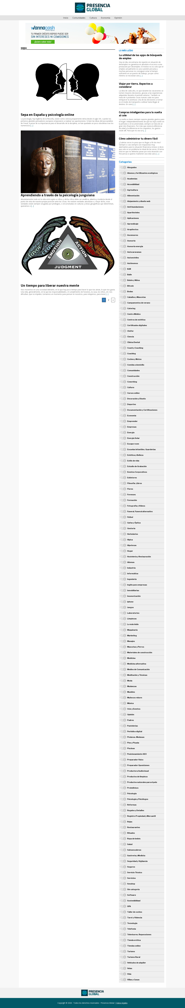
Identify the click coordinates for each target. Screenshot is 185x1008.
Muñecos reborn (134, 698)
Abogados (132, 167)
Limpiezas (132, 619)
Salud (129, 844)
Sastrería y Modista (136, 855)
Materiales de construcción (139, 652)
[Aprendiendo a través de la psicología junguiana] (68, 131)
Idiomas (130, 562)
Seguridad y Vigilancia (137, 861)
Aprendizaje (132, 224)
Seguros (131, 867)
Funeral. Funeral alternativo (140, 511)
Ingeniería (132, 579)
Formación (132, 500)
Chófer (130, 331)
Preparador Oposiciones (138, 765)
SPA (129, 906)
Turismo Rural (133, 957)
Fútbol (130, 517)
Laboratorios (133, 613)
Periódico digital (134, 731)
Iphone (130, 602)
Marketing (132, 635)
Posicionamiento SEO (137, 754)
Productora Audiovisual (138, 771)
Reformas (131, 805)
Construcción (133, 376)
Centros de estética (136, 320)
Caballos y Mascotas (136, 297)
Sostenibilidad (133, 901)
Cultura (93, 17)
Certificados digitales (137, 325)
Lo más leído (133, 624)
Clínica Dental (133, 342)
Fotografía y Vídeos (136, 506)
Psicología (132, 793)
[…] (32, 125)
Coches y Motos (134, 359)
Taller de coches (134, 912)
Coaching (131, 353)
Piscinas (131, 748)
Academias (132, 179)
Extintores (132, 478)
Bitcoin (130, 286)
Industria (131, 568)
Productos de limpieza (137, 776)
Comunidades (78, 17)
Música (130, 703)
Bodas (130, 291)
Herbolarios (132, 534)
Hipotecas (131, 545)
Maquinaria (132, 630)
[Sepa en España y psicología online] (68, 52)
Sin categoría (133, 889)
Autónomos (132, 263)
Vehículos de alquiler (136, 963)
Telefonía (131, 929)
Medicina (131, 658)
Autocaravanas (134, 252)
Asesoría (131, 241)
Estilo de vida (133, 461)
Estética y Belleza (135, 455)
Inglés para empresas (137, 585)
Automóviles (133, 258)
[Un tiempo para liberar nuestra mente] (68, 212)
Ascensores (132, 235)
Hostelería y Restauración (139, 557)
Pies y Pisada (133, 743)
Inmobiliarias (133, 590)
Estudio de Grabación (137, 466)
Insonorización (134, 596)
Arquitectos (132, 229)
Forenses (131, 494)
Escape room (133, 444)
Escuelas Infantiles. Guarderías (141, 449)
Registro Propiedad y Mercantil (141, 816)
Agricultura (132, 190)
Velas (129, 968)
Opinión (118, 17)
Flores (130, 489)
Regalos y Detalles (135, 810)
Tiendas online (134, 946)
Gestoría (131, 528)
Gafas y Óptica (134, 523)
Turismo (131, 951)
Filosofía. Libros (134, 483)
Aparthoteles (133, 212)
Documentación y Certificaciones (142, 410)
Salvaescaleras (134, 850)
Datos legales (121, 1003)
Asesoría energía (135, 246)
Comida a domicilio (135, 365)
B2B (129, 269)
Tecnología (132, 923)
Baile (129, 274)
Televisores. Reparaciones (139, 934)
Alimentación (133, 196)
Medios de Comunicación (138, 669)
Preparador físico (135, 760)
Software (131, 895)
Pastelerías (132, 726)
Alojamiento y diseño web (138, 201)
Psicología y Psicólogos (137, 799)
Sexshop (131, 884)
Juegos (130, 607)
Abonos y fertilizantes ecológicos (142, 173)
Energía (130, 432)
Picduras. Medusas (135, 737)
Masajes (131, 641)
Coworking (132, 382)
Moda (129, 681)
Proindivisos (132, 788)
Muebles (131, 692)
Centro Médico (134, 314)
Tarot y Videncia (134, 918)
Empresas (131, 427)
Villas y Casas (133, 980)
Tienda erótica (134, 940)
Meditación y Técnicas (137, 675)
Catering (131, 308)
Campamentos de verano (138, 303)
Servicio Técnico (134, 872)
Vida (129, 974)
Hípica (130, 540)
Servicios (131, 878)
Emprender (132, 421)
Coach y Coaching (135, 348)
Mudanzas (132, 686)
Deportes (131, 404)
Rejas (129, 822)
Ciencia (130, 337)
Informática (132, 573)
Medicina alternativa (136, 664)
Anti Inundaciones (135, 207)
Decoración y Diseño (136, 399)
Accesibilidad (133, 184)
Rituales (131, 833)
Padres (130, 720)
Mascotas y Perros (135, 647)
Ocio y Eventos (133, 709)
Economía (105, 17)
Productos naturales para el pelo (142, 782)
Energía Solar (133, 438)
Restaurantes (133, 827)
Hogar (130, 551)
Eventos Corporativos (137, 472)
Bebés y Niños (133, 280)
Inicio (65, 17)
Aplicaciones (133, 218)
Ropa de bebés (133, 839)
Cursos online (133, 393)
